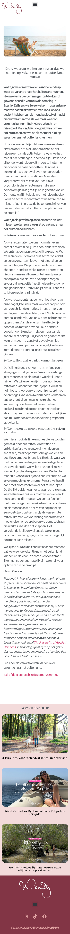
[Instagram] (25, 916)
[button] (35, 4)
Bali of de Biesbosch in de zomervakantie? (31, 675)
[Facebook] (44, 916)
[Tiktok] (35, 916)
